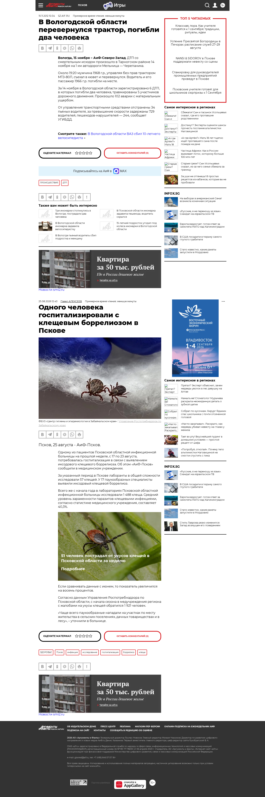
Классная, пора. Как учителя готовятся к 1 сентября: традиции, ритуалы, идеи (195, 29)
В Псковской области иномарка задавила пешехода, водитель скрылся (136, 213)
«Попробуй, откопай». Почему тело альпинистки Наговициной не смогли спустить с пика (202, 452)
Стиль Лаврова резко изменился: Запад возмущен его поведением (200, 524)
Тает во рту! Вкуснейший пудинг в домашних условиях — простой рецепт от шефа (201, 439)
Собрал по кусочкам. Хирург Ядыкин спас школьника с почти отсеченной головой (203, 414)
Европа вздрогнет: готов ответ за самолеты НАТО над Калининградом (202, 225)
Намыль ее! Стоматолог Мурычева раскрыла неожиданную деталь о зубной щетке (202, 401)
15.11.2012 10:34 (47, 15)
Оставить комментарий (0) (133, 153)
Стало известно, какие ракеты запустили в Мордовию (198, 251)
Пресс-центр (107, 726)
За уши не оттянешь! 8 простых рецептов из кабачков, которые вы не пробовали (203, 179)
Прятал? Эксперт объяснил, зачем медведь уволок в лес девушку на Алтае (201, 388)
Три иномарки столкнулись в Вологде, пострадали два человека (73, 213)
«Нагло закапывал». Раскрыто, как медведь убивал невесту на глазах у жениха (202, 426)
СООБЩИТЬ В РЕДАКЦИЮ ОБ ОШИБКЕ (131, 730)
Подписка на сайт (78, 730)
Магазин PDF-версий (147, 726)
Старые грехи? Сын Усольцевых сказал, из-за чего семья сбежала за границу (202, 166)
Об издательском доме (81, 726)
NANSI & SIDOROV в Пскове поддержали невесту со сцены (195, 60)
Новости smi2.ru (51, 290)
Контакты (100, 730)
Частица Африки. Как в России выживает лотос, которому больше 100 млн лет (202, 153)
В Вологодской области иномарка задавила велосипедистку (70, 226)
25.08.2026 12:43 (48, 301)
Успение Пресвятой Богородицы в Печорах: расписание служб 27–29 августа (195, 45)
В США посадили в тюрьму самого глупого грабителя (201, 238)
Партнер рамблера (100, 782)
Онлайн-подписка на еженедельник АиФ (189, 726)
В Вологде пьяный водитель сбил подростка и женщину (75, 237)
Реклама (125, 726)
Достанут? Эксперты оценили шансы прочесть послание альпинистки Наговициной (203, 128)
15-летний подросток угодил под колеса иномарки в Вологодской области (137, 226)
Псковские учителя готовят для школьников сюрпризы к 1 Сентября (195, 91)
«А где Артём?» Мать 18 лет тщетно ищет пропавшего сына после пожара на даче (202, 141)
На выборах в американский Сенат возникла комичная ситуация (201, 200)
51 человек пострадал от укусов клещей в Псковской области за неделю (105, 558)
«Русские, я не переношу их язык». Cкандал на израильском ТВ (200, 212)
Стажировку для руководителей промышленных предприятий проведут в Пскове (195, 76)
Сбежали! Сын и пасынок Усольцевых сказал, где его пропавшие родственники (203, 115)
